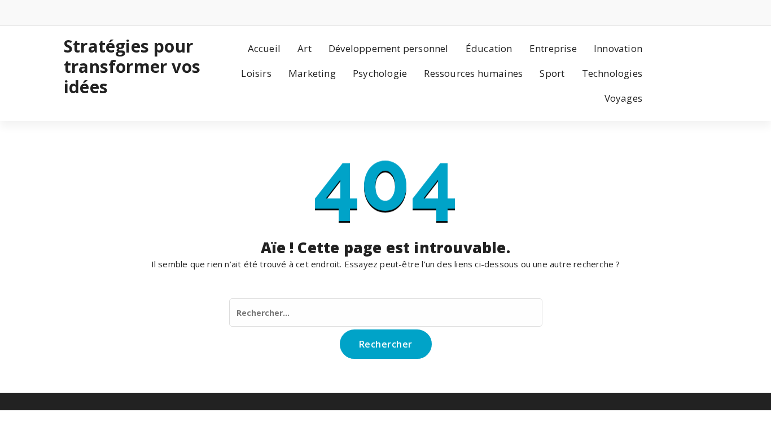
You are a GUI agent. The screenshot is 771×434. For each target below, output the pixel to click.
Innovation (618, 48)
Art (304, 48)
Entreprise (553, 48)
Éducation (489, 48)
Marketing (312, 73)
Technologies (612, 73)
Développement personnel (388, 48)
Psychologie (380, 73)
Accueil (264, 48)
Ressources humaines (473, 73)
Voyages (623, 98)
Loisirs (256, 73)
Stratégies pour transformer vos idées (132, 66)
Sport (552, 73)
